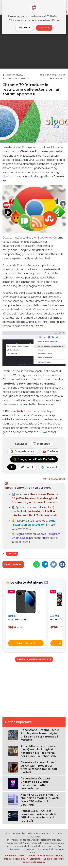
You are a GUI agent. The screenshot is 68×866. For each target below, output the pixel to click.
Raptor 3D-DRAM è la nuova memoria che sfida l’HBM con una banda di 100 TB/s (38, 815)
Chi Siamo (10, 855)
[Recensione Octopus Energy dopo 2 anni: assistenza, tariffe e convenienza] (13, 783)
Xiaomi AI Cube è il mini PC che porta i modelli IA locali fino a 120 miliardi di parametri (39, 799)
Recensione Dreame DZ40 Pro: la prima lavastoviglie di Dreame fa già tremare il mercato (35, 498)
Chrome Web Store (18, 411)
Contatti (22, 855)
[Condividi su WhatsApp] (36, 564)
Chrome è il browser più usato (41, 151)
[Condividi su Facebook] (62, 564)
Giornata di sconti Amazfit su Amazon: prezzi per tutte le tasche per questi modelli (38, 767)
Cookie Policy (20, 859)
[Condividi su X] (53, 564)
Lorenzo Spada (14, 75)
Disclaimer (35, 859)
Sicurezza (23, 78)
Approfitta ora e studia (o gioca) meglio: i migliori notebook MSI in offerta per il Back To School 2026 (39, 751)
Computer (11, 78)
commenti (58, 78)
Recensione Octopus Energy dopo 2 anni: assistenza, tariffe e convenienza (35, 783)
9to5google (58, 478)
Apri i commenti (13, 564)
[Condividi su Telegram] (45, 564)
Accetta (44, 28)
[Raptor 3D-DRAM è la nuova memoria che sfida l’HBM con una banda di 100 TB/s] (13, 815)
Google (12, 554)
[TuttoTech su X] (11, 467)
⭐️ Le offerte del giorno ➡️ (27, 582)
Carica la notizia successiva (34, 659)
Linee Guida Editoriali (41, 855)
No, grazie (24, 28)
